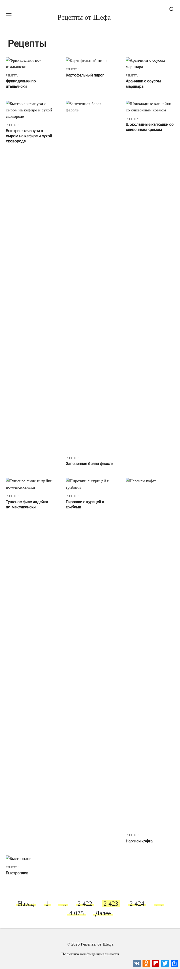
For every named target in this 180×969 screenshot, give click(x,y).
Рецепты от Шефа (84, 17)
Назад (26, 903)
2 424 (137, 903)
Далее (103, 913)
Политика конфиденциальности (90, 954)
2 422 (85, 903)
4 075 (76, 913)
